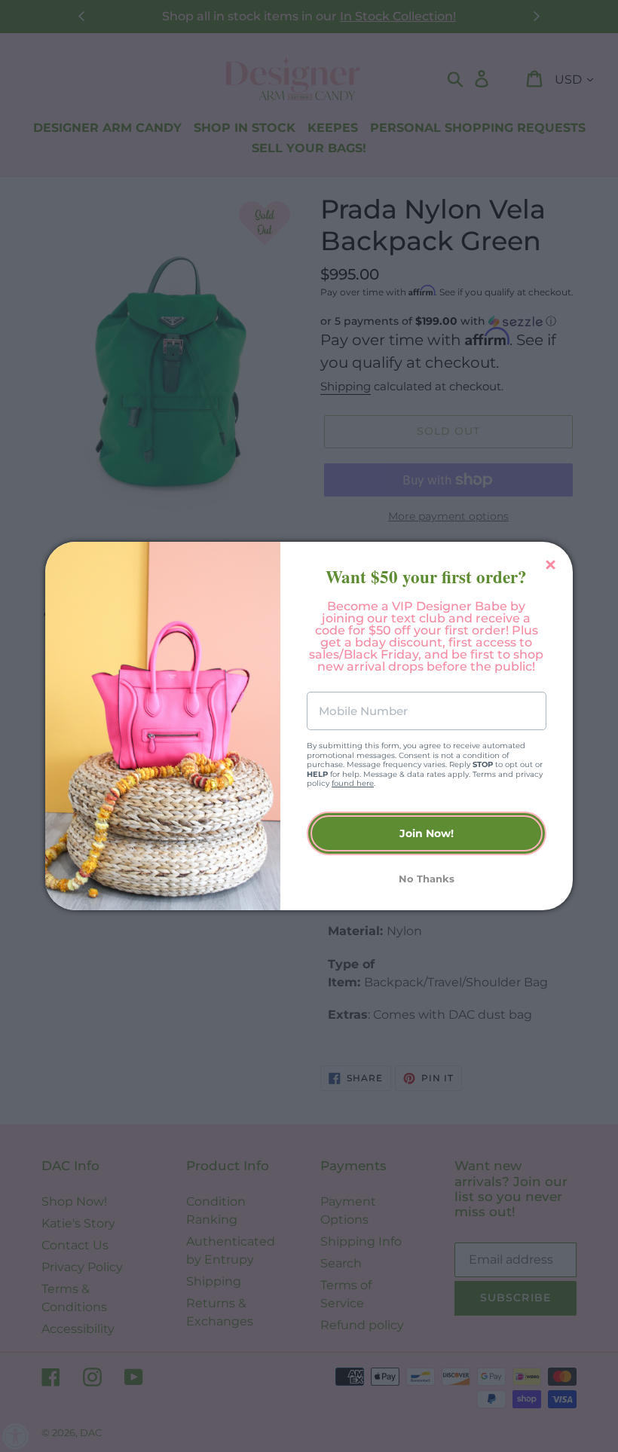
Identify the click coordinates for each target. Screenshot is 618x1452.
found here (353, 783)
